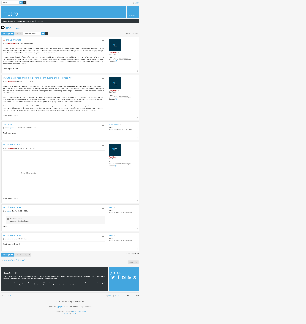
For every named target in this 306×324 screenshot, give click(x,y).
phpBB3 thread (10, 28)
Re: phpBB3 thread (12, 144)
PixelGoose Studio (79, 311)
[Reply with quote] (103, 40)
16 (114, 57)
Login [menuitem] (137, 3)
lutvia (111, 208)
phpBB (61, 306)
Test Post (8, 124)
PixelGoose (113, 52)
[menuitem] (119, 296)
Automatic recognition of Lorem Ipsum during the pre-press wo (38, 77)
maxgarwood (114, 125)
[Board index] (10, 14)
